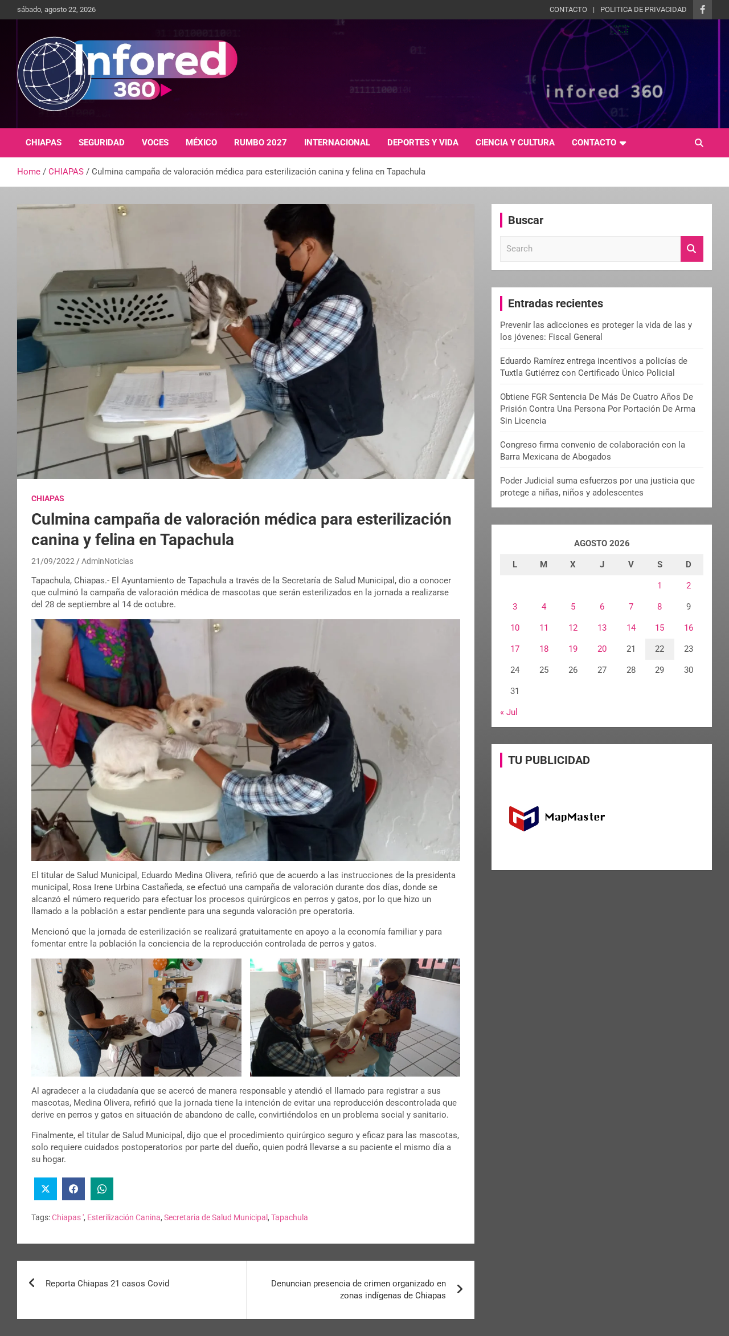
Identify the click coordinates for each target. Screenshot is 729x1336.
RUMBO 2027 (260, 142)
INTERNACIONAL (337, 142)
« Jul (509, 712)
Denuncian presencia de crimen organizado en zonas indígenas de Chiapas (358, 1289)
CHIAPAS (44, 142)
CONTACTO (568, 9)
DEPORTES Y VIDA (422, 142)
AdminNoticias (107, 561)
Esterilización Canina (124, 1217)
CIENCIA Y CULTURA (515, 142)
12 (573, 628)
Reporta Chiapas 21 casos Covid (107, 1283)
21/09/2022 (53, 561)
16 (688, 628)
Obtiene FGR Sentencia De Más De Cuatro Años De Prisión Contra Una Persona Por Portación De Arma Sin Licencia (597, 409)
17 (514, 649)
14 (631, 628)
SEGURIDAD (102, 142)
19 (573, 649)
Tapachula (289, 1217)
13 (602, 628)
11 (543, 628)
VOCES (155, 142)
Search (692, 249)
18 (543, 649)
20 (602, 649)
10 (514, 628)
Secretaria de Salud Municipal (216, 1217)
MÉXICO (201, 142)
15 (659, 628)
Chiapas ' (68, 1217)
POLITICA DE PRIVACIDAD (643, 9)
